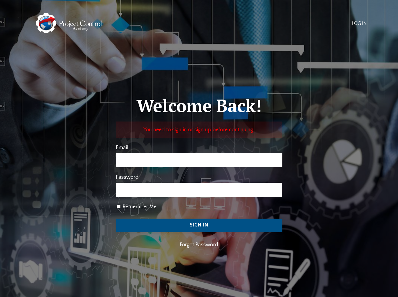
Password (127, 177)
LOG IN (359, 23)
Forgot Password (199, 245)
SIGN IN (199, 225)
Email (122, 148)
